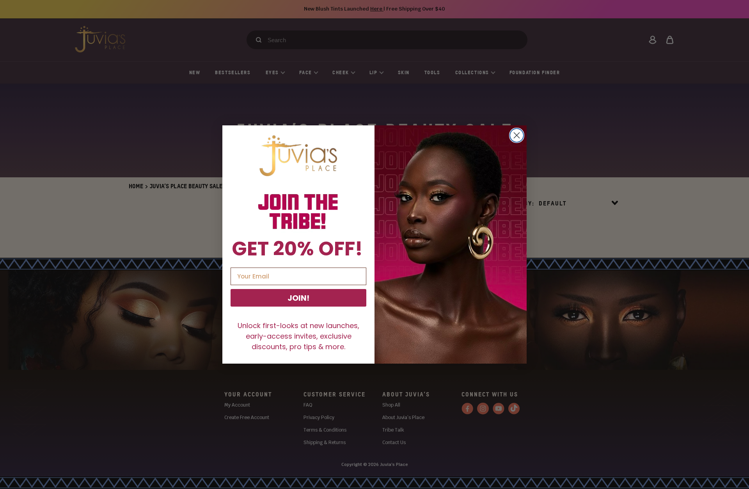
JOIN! (298, 298)
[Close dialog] (517, 135)
